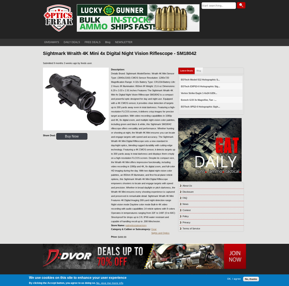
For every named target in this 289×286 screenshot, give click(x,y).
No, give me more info (109, 283)
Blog (107, 42)
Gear (154, 229)
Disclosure (188, 192)
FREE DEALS (92, 42)
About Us (187, 185)
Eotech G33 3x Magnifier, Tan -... (198, 100)
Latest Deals (186, 70)
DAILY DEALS (72, 42)
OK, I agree (234, 279)
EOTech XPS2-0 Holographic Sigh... (200, 106)
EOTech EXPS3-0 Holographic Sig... (200, 86)
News (186, 204)
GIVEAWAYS (51, 42)
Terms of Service (191, 228)
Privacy (186, 222)
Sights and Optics (160, 233)
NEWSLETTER (123, 42)
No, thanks (251, 279)
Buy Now (72, 136)
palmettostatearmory (136, 225)
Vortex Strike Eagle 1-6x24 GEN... (199, 93)
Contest (187, 210)
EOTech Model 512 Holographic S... (200, 79)
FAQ (185, 198)
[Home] (59, 18)
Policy (186, 216)
